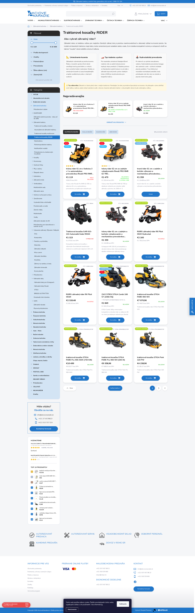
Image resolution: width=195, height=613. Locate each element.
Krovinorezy (37, 161)
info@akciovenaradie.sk (145, 569)
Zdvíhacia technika (39, 353)
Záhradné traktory (39, 122)
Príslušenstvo (38, 275)
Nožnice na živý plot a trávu (42, 195)
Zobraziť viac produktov (115, 122)
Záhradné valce (39, 191)
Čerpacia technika (39, 316)
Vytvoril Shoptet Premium (143, 610)
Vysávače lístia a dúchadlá (42, 202)
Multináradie (38, 213)
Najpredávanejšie (71, 132)
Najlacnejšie (87, 132)
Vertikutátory (38, 184)
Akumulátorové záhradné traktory (45, 130)
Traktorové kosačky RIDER (43, 137)
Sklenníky (37, 245)
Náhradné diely (39, 279)
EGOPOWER (38, 113)
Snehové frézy (38, 165)
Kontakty (104, 5)
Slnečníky (37, 260)
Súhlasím (123, 604)
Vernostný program (34, 591)
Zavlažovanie (38, 199)
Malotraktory (38, 141)
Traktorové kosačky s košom (43, 126)
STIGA (36, 290)
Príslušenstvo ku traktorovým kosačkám (43, 153)
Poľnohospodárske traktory (43, 145)
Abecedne (113, 132)
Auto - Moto (37, 331)
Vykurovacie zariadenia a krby (43, 342)
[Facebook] (135, 581)
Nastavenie (72, 609)
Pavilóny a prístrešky (41, 241)
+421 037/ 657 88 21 (103, 568)
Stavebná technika (39, 327)
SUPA (35, 301)
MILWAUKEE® (38, 390)
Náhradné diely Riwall (41, 286)
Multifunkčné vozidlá (40, 148)
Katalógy (30, 588)
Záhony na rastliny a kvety (42, 264)
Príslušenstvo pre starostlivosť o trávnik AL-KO (44, 225)
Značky (35, 394)
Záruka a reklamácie (92, 5)
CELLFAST (36, 387)
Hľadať (113, 14)
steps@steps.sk (101, 575)
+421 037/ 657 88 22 (103, 585)
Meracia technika (39, 323)
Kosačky (36, 158)
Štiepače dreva (38, 172)
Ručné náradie (38, 334)
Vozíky (36, 217)
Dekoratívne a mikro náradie (43, 346)
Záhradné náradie (39, 305)
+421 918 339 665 (102, 572)
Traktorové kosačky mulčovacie (44, 133)
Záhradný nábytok (40, 249)
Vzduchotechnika (39, 320)
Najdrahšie (100, 132)
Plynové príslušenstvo (41, 308)
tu (102, 604)
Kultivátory (37, 176)
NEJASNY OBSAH (39, 379)
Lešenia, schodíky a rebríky (42, 357)
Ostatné (36, 364)
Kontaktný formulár (43, 429)
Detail (151, 194)
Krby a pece (38, 252)
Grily (35, 234)
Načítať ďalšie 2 (115, 388)
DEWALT (36, 368)
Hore (71, 388)
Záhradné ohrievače (40, 267)
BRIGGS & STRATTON (41, 293)
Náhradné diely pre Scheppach (44, 282)
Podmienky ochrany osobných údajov (56, 5)
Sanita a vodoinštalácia (41, 376)
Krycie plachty (38, 271)
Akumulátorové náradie (41, 98)
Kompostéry (38, 238)
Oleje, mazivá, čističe (40, 361)
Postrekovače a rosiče (41, 206)
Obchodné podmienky (35, 5)
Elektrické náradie (39, 102)
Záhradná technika (39, 106)
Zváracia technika (39, 338)
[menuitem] (31, 21)
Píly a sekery (38, 169)
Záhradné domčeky (40, 256)
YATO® (35, 94)
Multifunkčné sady (39, 187)
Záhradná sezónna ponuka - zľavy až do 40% (45, 118)
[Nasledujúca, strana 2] (158, 388)
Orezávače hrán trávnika (41, 297)
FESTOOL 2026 (38, 372)
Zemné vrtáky (38, 210)
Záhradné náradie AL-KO (42, 221)
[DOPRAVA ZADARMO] (115, 215)
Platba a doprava (76, 5)
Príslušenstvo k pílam (40, 109)
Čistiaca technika (39, 312)
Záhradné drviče (39, 180)
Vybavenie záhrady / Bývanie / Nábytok (46, 230)
